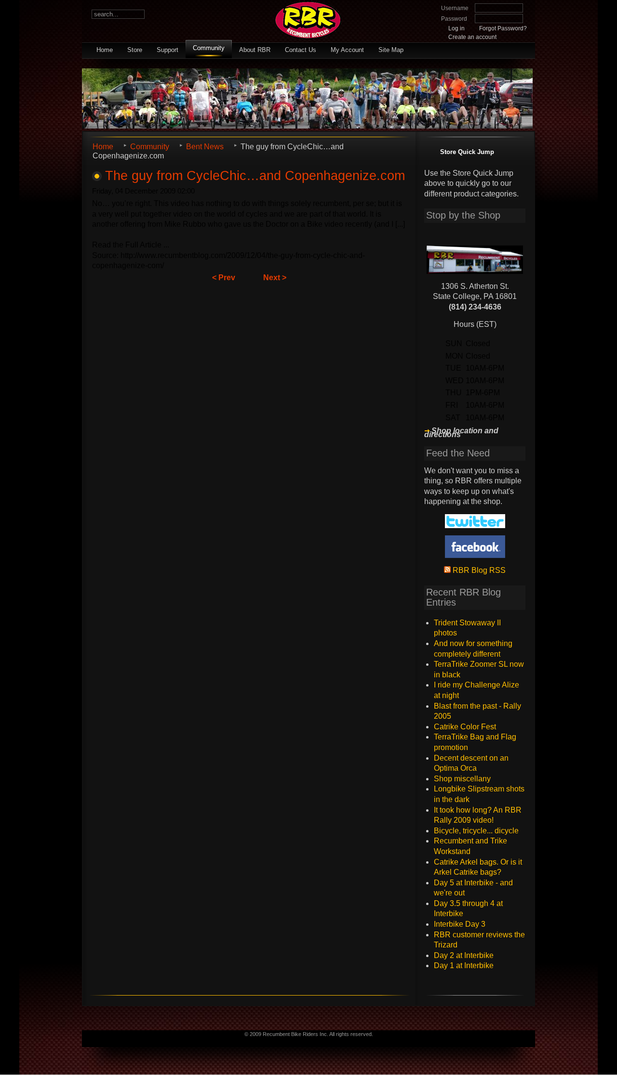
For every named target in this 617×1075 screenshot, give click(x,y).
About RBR (254, 49)
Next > (274, 277)
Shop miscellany (462, 779)
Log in (456, 28)
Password (454, 18)
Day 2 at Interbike (464, 955)
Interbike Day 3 (459, 924)
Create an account (472, 37)
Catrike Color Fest (465, 727)
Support (167, 49)
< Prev (223, 277)
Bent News (205, 146)
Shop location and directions (461, 433)
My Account (347, 49)
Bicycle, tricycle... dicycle (476, 831)
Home (104, 49)
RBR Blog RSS (478, 570)
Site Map (390, 49)
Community (209, 48)
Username (455, 8)
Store (134, 49)
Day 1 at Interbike (464, 965)
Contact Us (300, 49)
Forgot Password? (503, 28)
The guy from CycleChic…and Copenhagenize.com (255, 175)
